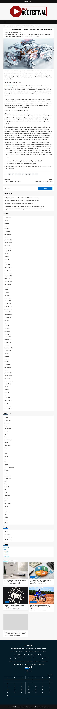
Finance (6, 448)
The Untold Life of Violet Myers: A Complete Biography (21, 163)
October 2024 (8, 278)
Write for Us (6, 556)
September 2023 (8, 314)
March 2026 (7, 231)
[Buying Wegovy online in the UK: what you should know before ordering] (15, 570)
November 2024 (8, 275)
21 (35, 689)
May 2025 (7, 259)
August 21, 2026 (16, 608)
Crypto (6, 431)
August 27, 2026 (42, 583)
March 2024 (7, 298)
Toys (6, 514)
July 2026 (7, 220)
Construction (8, 428)
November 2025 (8, 242)
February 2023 (8, 334)
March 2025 (7, 264)
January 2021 (8, 403)
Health (6, 464)
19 (21, 689)
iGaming (6, 470)
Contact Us (6, 547)
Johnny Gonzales (9, 583)
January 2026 (8, 237)
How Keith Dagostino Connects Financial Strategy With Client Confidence (22, 200)
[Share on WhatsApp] (19, 174)
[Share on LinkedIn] (16, 174)
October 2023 (8, 311)
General (6, 459)
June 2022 (7, 356)
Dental (6, 434)
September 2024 (8, 281)
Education (7, 437)
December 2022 (8, 339)
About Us (5, 551)
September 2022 (8, 347)
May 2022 (7, 359)
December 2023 (8, 306)
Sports (6, 506)
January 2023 (8, 336)
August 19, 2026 (42, 610)
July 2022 (7, 353)
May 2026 (7, 226)
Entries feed (7, 534)
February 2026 (8, 234)
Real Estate (7, 495)
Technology (7, 511)
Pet (5, 489)
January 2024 (8, 303)
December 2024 (8, 273)
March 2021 (7, 397)
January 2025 (8, 270)
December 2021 (8, 372)
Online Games (8, 486)
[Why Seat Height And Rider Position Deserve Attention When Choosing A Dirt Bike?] (41, 595)
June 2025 (7, 256)
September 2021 (8, 381)
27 (29, 692)
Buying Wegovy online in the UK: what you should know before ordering (22, 197)
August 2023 (8, 317)
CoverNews (39, 706)
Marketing (7, 481)
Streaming (7, 509)
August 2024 (8, 284)
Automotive (7, 420)
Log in (6, 531)
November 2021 (8, 375)
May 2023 (7, 325)
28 (35, 692)
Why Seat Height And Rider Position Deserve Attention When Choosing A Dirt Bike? (24, 206)
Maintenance (8, 478)
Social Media (7, 503)
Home (4, 549)
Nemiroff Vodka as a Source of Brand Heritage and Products (19, 203)
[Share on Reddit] (26, 174)
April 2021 (7, 395)
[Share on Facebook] (9, 174)
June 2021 (7, 389)
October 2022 (8, 345)
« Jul (28, 698)
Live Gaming (7, 475)
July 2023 (7, 320)
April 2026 (7, 228)
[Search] (53, 22)
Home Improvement (9, 467)
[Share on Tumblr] (29, 174)
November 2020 (8, 406)
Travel (6, 520)
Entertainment (8, 439)
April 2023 (7, 328)
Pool (6, 492)
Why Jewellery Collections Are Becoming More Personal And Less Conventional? (24, 209)
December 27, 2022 (17, 32)
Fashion (6, 442)
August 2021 (8, 383)
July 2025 (7, 253)
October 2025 (8, 245)
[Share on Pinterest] (23, 174)
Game (6, 453)
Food (6, 450)
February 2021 (8, 400)
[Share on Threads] (33, 174)
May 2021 (7, 392)
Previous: (13, 180)
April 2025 (7, 262)
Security (6, 497)
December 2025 (8, 239)
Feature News (8, 445)
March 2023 (7, 331)
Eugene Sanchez (9, 32)
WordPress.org (8, 539)
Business (7, 423)
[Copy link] (36, 174)
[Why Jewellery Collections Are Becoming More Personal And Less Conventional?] (15, 622)
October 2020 (8, 408)
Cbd (5, 425)
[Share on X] (13, 174)
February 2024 (8, 300)
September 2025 (8, 248)
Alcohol (6, 417)
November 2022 (8, 342)
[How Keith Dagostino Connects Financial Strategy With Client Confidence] (41, 570)
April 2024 (7, 295)
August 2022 (8, 350)
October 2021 (8, 378)
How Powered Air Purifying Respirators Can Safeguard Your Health (24, 161)
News (6, 484)
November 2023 (8, 309)
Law (5, 473)
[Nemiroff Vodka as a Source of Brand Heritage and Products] (15, 595)
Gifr (5, 461)
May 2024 (7, 292)
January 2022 (8, 370)
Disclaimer (6, 554)
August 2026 (8, 217)
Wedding (7, 522)
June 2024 (7, 289)
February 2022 (8, 367)
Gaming (6, 456)
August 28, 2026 (16, 583)
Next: (43, 180)
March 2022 (7, 364)
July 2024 (7, 286)
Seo (5, 500)
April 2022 (7, 361)
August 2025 (8, 250)
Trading (6, 517)
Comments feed (8, 537)
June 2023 (7, 323)
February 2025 (8, 267)
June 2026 (7, 223)
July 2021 (7, 386)
